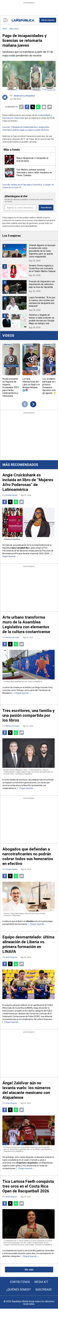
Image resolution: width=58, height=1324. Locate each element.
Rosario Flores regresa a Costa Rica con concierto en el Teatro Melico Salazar (42, 268)
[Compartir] (49, 107)
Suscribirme (46, 207)
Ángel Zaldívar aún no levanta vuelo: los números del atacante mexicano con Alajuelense (26, 1090)
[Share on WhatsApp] (38, 107)
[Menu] (5, 20)
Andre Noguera (11, 957)
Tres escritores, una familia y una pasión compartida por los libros (28, 715)
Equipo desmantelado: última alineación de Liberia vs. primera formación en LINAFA (28, 944)
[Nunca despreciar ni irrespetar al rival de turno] (9, 159)
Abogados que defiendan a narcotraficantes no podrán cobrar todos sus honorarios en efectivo (27, 856)
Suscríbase (43, 1289)
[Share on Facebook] (27, 107)
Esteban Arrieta (11, 495)
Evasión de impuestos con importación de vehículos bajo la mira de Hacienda (42, 284)
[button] (47, 20)
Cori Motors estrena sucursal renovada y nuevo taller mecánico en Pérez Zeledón (34, 172)
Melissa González (12, 637)
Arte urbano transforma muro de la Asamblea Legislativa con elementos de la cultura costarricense (26, 624)
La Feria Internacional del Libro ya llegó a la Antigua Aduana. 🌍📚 (31, 385)
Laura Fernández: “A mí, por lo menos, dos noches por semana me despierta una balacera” (42, 301)
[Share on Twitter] (32, 107)
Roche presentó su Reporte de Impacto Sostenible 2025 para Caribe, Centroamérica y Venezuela (10, 387)
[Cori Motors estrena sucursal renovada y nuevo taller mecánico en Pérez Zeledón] (9, 172)
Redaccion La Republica (24, 95)
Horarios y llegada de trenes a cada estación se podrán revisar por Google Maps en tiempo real (41, 319)
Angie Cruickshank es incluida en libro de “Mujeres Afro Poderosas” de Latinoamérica (27, 482)
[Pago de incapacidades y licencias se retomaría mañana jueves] (29, 76)
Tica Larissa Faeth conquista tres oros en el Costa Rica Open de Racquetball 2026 (28, 1186)
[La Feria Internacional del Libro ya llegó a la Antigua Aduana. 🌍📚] (31, 359)
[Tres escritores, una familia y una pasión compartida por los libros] (28, 753)
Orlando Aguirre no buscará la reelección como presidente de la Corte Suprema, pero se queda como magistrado (42, 251)
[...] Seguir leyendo (20, 693)
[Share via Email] (44, 107)
